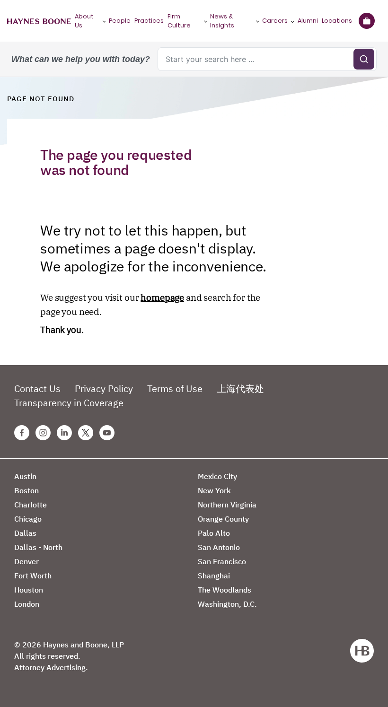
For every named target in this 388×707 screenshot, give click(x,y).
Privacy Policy (104, 388)
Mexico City (217, 476)
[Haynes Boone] (39, 21)
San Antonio (219, 547)
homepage (162, 297)
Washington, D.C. (227, 604)
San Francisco (222, 561)
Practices (149, 21)
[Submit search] (363, 59)
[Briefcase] (366, 21)
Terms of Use (175, 388)
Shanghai (214, 575)
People (120, 21)
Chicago (28, 519)
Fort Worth (33, 575)
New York (214, 490)
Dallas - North (38, 547)
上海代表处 (240, 388)
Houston (28, 589)
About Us (84, 20)
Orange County (223, 519)
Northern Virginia (227, 504)
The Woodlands (224, 589)
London (26, 604)
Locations (337, 21)
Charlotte (30, 504)
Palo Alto (214, 533)
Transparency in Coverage (68, 402)
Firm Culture (179, 20)
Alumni (308, 21)
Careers (275, 21)
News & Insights (222, 20)
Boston (26, 490)
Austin (25, 476)
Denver (26, 561)
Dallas (25, 533)
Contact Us (37, 388)
